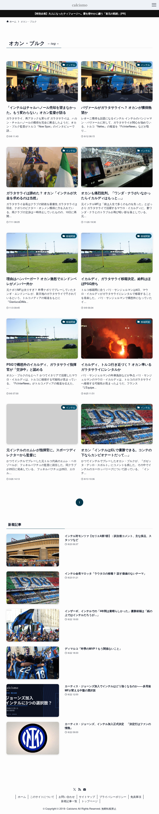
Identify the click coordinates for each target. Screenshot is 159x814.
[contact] (84, 789)
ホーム (22, 797)
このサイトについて (42, 797)
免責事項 (135, 797)
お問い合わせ (67, 797)
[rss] (79, 789)
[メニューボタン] (154, 5)
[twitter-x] (74, 789)
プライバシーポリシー (112, 797)
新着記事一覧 (69, 801)
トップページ (90, 801)
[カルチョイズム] (79, 5)
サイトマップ (87, 797)
